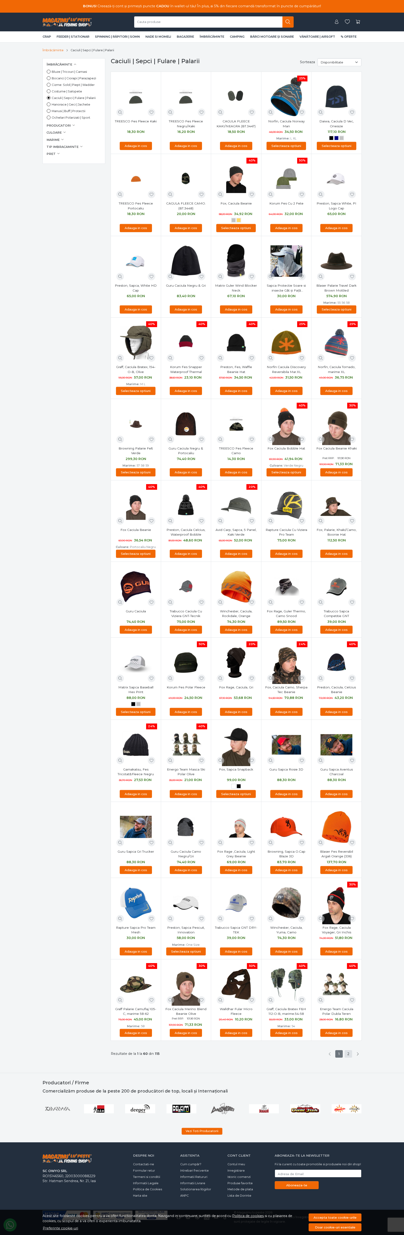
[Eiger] (58, 1108)
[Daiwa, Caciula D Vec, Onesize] (336, 97)
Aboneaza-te (296, 1185)
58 (348, 302)
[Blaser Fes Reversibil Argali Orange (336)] (336, 827)
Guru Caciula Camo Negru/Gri (186, 854)
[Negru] (331, 139)
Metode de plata (240, 1189)
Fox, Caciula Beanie (236, 203)
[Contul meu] (336, 21)
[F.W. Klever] (223, 1108)
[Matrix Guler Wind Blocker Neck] (236, 261)
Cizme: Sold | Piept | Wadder (73, 85)
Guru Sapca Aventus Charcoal (336, 771)
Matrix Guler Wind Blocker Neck (236, 288)
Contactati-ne (143, 1164)
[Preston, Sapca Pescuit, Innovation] (186, 903)
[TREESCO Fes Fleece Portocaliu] (136, 179)
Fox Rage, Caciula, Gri (236, 687)
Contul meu (236, 1164)
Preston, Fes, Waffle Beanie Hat (236, 369)
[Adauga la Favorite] (151, 112)
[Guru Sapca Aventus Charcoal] (336, 744)
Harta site (140, 1195)
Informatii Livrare (192, 1183)
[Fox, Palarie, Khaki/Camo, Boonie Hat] (336, 505)
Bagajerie (185, 36)
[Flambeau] (305, 1108)
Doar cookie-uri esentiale (335, 1227)
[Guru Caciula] (136, 587)
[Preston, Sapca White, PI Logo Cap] (336, 179)
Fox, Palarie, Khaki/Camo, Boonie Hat (337, 532)
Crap (47, 36)
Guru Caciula (136, 611)
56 (343, 302)
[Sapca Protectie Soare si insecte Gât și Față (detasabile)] (286, 261)
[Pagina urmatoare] (357, 1054)
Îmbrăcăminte (212, 36)
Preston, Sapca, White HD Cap (136, 288)
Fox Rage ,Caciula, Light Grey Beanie (236, 854)
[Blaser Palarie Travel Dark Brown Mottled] (336, 261)
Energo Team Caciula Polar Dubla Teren (336, 1011)
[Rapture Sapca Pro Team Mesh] (136, 903)
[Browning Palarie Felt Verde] (136, 424)
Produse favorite (240, 1183)
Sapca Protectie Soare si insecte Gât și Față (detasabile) (286, 288)
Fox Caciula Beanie (135, 530)
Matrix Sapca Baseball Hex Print (135, 689)
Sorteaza (307, 62)
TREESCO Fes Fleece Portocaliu (136, 205)
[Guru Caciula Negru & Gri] (186, 261)
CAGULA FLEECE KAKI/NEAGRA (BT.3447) (236, 123)
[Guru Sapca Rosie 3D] (286, 744)
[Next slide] (356, 1108)
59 (147, 465)
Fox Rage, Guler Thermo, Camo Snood (286, 613)
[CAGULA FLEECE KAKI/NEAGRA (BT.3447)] (236, 97)
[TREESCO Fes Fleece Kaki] (136, 97)
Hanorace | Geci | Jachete (71, 104)
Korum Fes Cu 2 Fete (286, 203)
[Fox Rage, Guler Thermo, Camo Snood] (286, 587)
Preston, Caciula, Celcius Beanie (336, 689)
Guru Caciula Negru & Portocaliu (186, 450)
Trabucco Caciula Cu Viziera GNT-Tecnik (186, 613)
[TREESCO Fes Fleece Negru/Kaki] (186, 97)
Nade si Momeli (158, 36)
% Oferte (349, 36)
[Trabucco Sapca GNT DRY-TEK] (236, 903)
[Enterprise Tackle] (181, 1108)
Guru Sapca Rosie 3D (286, 769)
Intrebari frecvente (194, 1170)
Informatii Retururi (193, 1177)
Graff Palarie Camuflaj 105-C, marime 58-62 (135, 1011)
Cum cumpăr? (190, 1164)
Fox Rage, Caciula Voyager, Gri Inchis (336, 930)
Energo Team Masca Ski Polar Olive (186, 771)
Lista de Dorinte (239, 1195)
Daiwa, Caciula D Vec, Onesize (336, 123)
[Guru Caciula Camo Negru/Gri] (186, 827)
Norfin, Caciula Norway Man (286, 123)
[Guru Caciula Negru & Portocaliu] (186, 424)
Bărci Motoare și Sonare (272, 36)
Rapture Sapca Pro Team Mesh (135, 930)
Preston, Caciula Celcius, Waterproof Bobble (185, 532)
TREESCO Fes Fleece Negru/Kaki (186, 123)
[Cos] (358, 21)
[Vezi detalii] (120, 112)
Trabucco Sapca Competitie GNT (336, 613)
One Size (193, 944)
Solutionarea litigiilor (195, 1189)
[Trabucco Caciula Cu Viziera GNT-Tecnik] (186, 587)
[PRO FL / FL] (264, 1108)
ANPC (184, 1195)
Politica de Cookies (147, 1189)
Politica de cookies (248, 1216)
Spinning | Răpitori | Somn (117, 36)
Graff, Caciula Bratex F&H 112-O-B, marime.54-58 (286, 1011)
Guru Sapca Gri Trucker (136, 851)
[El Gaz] (99, 1108)
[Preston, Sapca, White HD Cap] (136, 261)
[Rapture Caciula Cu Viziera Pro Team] (286, 505)
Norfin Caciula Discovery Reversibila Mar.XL (286, 369)
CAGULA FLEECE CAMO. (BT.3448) (186, 205)
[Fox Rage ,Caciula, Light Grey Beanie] (236, 827)
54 (293, 1026)
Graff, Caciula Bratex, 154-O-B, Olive (135, 369)
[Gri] (341, 139)
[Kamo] (233, 787)
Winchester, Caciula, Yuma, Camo (286, 930)
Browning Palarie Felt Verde (136, 450)
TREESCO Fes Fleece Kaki (136, 121)
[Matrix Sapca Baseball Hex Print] (136, 662)
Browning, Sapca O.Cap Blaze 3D (286, 854)
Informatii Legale (146, 1183)
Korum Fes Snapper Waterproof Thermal (186, 369)
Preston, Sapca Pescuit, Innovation (186, 930)
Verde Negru (293, 465)
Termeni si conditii (146, 1177)
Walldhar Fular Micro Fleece (236, 1011)
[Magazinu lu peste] (67, 22)
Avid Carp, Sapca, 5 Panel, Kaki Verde (236, 532)
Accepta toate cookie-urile (335, 1217)
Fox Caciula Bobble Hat (286, 448)
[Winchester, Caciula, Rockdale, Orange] (236, 587)
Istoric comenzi (239, 1177)
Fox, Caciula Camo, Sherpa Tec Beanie (286, 689)
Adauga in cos (136, 146)
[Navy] (336, 139)
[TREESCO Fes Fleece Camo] (236, 424)
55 (339, 302)
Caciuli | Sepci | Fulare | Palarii (74, 98)
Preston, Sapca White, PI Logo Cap (336, 205)
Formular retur (144, 1170)
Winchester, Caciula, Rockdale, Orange (236, 613)
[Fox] (347, 1108)
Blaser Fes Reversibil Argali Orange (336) (336, 854)
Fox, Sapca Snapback (236, 769)
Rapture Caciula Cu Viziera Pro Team (286, 532)
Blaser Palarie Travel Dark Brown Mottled (336, 288)
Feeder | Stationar (73, 36)
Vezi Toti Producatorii (202, 1131)
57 (138, 465)
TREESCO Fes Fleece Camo (236, 450)
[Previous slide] (47, 1108)
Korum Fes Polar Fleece (186, 687)
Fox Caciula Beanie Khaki (336, 448)
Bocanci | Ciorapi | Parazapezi (74, 78)
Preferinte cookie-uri (60, 1228)
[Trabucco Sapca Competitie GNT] (336, 587)
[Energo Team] (140, 1108)
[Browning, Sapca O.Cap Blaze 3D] (286, 827)
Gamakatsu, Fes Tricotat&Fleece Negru (136, 771)
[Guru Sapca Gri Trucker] (136, 827)
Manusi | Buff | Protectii (68, 111)
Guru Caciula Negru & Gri (186, 285)
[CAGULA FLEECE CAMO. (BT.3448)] (186, 179)
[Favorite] (347, 21)
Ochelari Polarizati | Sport (71, 117)
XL (294, 138)
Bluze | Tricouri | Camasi (69, 71)
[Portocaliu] (239, 221)
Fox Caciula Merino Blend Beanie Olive (185, 1011)
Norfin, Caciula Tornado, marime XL (336, 369)
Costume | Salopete (67, 91)
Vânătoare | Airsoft (317, 36)
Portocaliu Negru (143, 547)
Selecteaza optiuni (286, 146)
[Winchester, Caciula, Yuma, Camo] (286, 903)
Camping (237, 36)
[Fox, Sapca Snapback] (236, 744)
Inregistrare (236, 1170)
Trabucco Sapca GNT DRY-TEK (236, 930)
